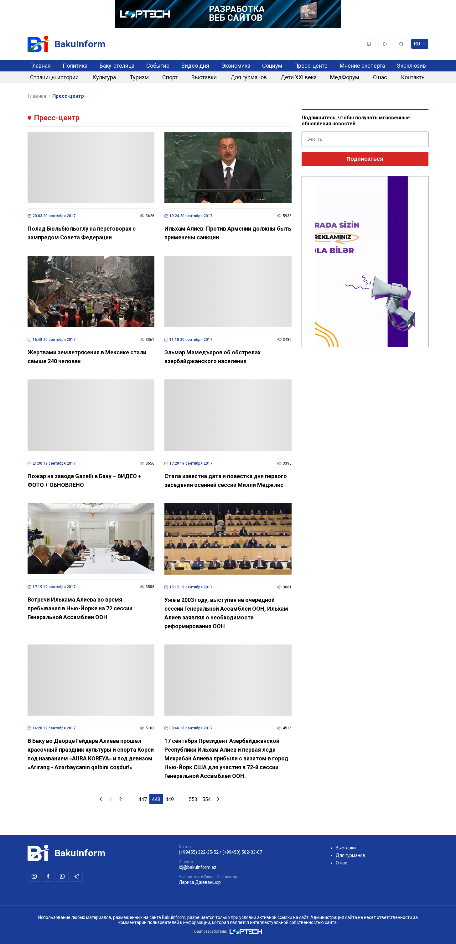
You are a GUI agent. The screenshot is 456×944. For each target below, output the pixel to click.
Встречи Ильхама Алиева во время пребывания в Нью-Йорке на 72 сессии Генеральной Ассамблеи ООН (80, 608)
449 (169, 799)
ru (417, 45)
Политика (75, 65)
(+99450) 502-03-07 (242, 852)
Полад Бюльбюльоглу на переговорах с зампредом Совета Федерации (82, 233)
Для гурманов (249, 77)
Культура (104, 77)
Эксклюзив (411, 65)
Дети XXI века (299, 77)
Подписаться (364, 159)
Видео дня (195, 65)
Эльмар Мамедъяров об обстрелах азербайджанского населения (212, 356)
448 (156, 799)
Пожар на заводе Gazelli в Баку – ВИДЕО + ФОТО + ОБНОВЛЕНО (84, 480)
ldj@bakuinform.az (197, 867)
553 (193, 799)
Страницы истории (54, 77)
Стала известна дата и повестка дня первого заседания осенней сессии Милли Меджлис (225, 480)
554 (206, 799)
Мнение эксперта (362, 65)
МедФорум (344, 77)
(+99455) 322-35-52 (199, 852)
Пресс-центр (311, 65)
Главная (40, 65)
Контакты (413, 77)
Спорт (170, 77)
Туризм (139, 77)
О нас (380, 77)
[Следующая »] (218, 799)
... (130, 799)
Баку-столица (117, 65)
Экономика (235, 65)
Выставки (204, 77)
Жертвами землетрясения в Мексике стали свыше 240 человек (87, 356)
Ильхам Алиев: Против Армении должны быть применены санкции (227, 233)
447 (142, 799)
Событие (157, 65)
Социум (272, 65)
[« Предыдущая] (101, 799)
